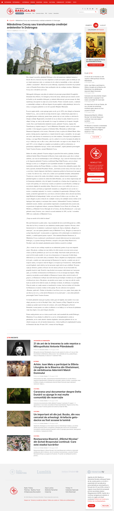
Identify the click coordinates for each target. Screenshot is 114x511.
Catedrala (25, 2)
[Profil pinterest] (90, 9)
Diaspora (39, 2)
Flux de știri (19, 13)
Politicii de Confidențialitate (96, 501)
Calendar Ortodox (95, 65)
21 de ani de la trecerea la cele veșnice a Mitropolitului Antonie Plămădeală (57, 345)
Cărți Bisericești (71, 492)
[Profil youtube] (92, 9)
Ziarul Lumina (49, 488)
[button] (112, 2)
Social (46, 2)
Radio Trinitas (28, 488)
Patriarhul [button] (16, 2)
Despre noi (27, 500)
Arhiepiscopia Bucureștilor (32, 492)
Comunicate (60, 2)
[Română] (97, 9)
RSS (46, 13)
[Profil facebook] (82, 9)
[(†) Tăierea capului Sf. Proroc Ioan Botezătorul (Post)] (95, 45)
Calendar (96, 30)
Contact (50, 13)
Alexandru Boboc (44, 349)
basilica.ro (15, 30)
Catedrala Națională (72, 490)
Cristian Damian (44, 376)
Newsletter (56, 13)
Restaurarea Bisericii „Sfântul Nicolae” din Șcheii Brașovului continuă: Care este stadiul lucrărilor (56, 441)
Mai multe (105, 506)
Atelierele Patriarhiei (51, 490)
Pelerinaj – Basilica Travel (32, 490)
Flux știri (96, 137)
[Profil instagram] (87, 9)
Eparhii (33, 2)
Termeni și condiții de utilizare (39, 500)
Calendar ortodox (40, 13)
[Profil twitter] (85, 9)
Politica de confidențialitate (67, 500)
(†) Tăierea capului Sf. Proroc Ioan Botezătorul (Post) (95, 60)
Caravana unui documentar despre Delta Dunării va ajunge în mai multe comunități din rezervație (57, 394)
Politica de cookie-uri (53, 500)
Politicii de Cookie (100, 499)
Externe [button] (68, 2)
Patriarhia (7, 2)
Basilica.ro (25, 11)
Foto (74, 2)
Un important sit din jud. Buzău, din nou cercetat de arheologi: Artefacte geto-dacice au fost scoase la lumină (57, 417)
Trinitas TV (69, 488)
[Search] (96, 12)
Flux (89, 73)
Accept (91, 506)
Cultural (52, 2)
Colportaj (48, 492)
